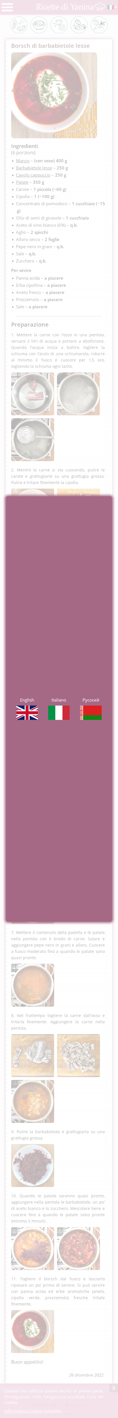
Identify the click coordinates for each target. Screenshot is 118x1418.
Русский (90, 700)
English (27, 700)
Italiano (59, 700)
